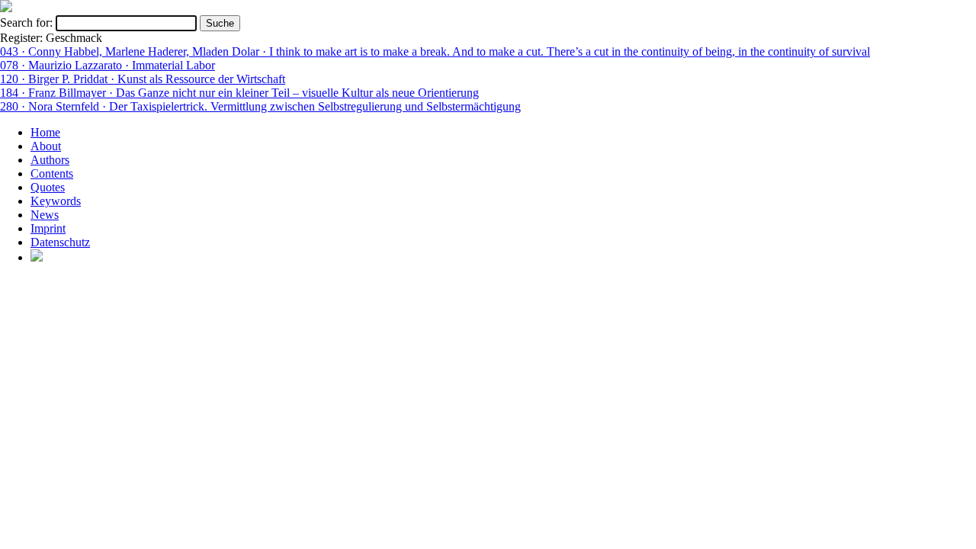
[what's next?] (6, 8)
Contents (51, 173)
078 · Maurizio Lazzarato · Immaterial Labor (107, 65)
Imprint (48, 228)
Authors (49, 159)
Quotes (47, 187)
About (45, 146)
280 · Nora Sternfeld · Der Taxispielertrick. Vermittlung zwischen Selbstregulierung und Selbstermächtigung (260, 106)
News (44, 214)
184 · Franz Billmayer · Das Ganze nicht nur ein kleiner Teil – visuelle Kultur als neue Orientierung (239, 92)
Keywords (55, 200)
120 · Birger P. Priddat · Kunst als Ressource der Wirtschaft (142, 78)
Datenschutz (60, 242)
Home (45, 132)
